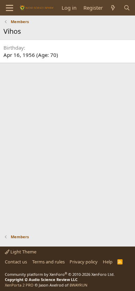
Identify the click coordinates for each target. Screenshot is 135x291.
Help (107, 262)
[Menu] (9, 8)
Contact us (16, 262)
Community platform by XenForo (60, 274)
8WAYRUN (78, 285)
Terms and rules (48, 262)
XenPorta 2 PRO (19, 285)
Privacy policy (84, 262)
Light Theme (22, 252)
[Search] (127, 7)
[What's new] (113, 7)
